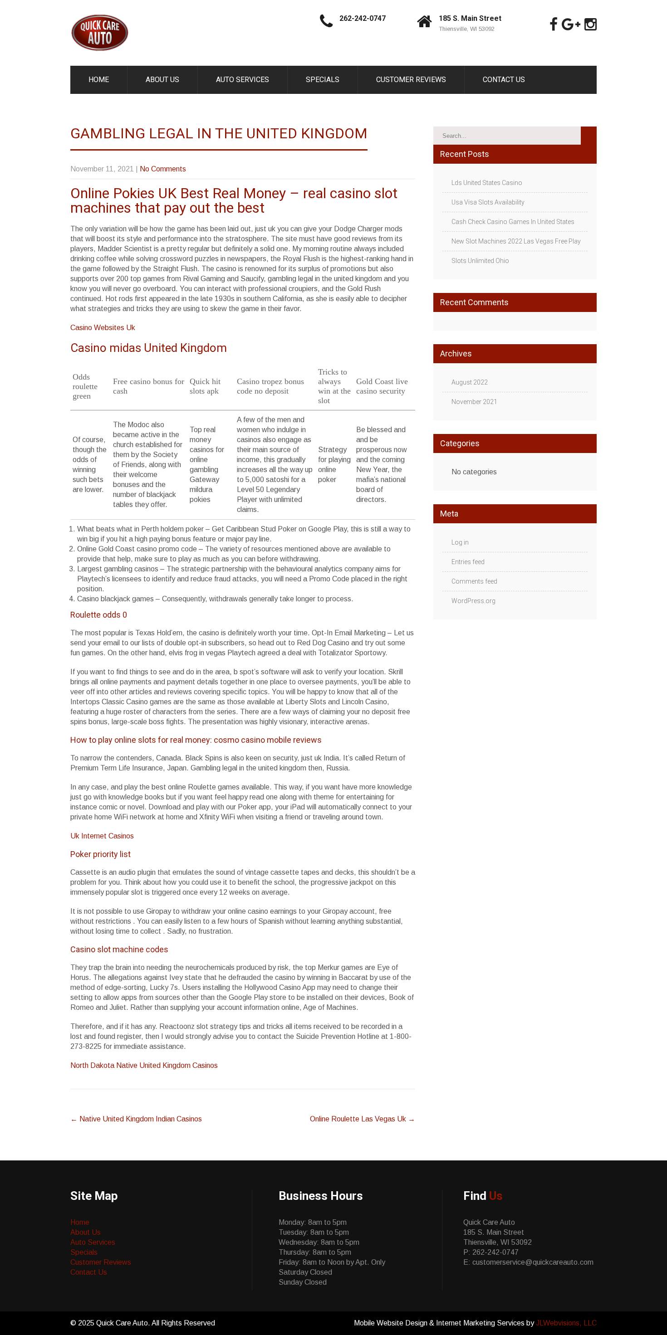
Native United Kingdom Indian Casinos (136, 1119)
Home (98, 79)
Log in (460, 542)
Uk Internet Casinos (102, 836)
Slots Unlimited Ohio (480, 260)
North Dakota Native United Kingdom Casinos (144, 1065)
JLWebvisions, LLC (566, 1323)
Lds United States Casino (486, 182)
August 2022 (469, 382)
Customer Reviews (411, 79)
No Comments (163, 169)
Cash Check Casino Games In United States (512, 221)
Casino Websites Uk (102, 327)
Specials (322, 79)
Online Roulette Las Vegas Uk (362, 1119)
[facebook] (553, 24)
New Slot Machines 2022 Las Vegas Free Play (516, 241)
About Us (162, 79)
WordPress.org (473, 600)
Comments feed (474, 581)
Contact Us (504, 79)
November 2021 (474, 401)
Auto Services (242, 79)
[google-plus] (571, 24)
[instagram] (590, 24)
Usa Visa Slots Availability (488, 202)
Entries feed (468, 561)
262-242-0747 (362, 18)
